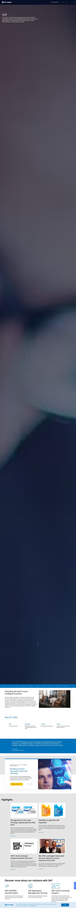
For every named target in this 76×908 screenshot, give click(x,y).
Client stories (24, 686)
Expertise (10, 686)
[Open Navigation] (74, 2)
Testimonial (16, 686)
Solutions (37, 686)
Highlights (31, 686)
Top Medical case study (16, 785)
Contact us (65, 686)
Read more (13, 836)
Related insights (50, 686)
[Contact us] (66, 2)
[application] (38, 905)
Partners (43, 686)
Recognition (58, 686)
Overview (4, 686)
